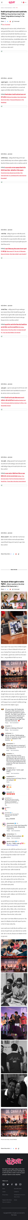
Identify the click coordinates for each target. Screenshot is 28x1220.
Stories (15, 1200)
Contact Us (16, 1191)
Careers (4, 1191)
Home (3, 1188)
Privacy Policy (5, 1194)
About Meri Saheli (17, 1188)
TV (17, 7)
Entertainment (8, 7)
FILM (14, 7)
